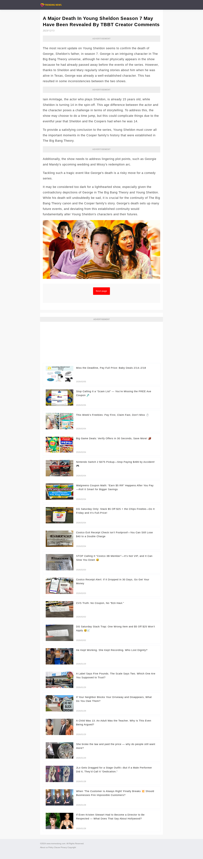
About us (44, 847)
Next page (101, 291)
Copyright (72, 847)
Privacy (64, 847)
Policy (50, 847)
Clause (57, 847)
